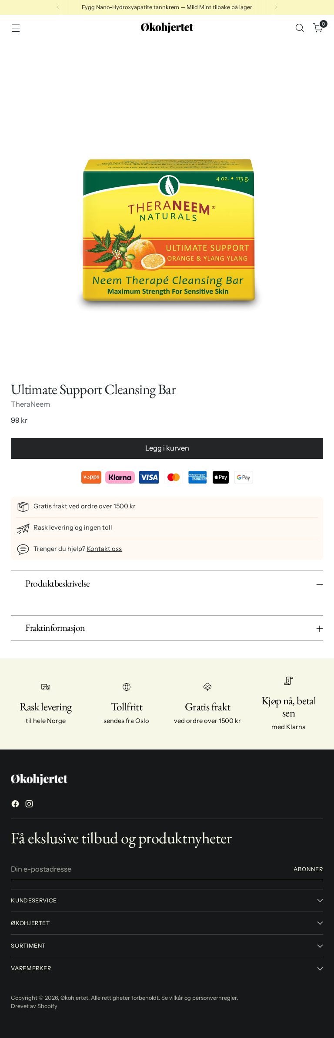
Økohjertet (74, 998)
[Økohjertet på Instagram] (30, 805)
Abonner (308, 869)
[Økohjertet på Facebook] (16, 805)
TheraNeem (30, 404)
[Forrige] (58, 7)
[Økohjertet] (167, 28)
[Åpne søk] (300, 28)
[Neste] (275, 7)
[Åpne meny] (15, 28)
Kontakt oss (104, 549)
